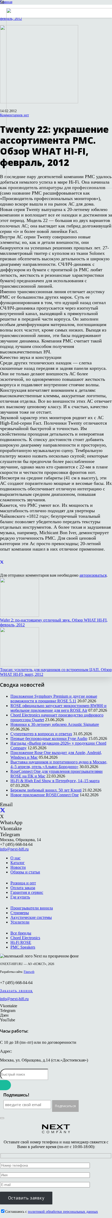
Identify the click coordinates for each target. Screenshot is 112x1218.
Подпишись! (16, 1095)
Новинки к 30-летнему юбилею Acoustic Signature (54, 724)
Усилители (19, 922)
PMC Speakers (22, 947)
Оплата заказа (22, 887)
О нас (15, 858)
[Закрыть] (2, 1118)
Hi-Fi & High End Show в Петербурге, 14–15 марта (54, 781)
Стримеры (19, 913)
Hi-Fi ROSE (20, 942)
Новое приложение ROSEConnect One (44, 795)
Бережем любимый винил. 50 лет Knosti (46, 790)
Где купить (20, 897)
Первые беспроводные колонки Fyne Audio (48, 738)
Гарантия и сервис (26, 892)
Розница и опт (23, 883)
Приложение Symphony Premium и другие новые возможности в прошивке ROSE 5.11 (53, 698)
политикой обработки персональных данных (63, 1212)
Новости (18, 867)
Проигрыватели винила (31, 908)
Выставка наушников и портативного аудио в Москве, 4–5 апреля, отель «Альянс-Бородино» (58, 764)
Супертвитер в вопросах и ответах (41, 734)
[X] (2, 810)
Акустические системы (31, 917)
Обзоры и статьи (25, 872)
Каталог (17, 862)
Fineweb (29, 972)
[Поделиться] (2, 562)
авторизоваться (93, 575)
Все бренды (20, 933)
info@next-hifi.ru (14, 849)
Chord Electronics (25, 938)
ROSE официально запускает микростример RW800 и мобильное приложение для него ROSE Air (58, 708)
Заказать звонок (16, 991)
